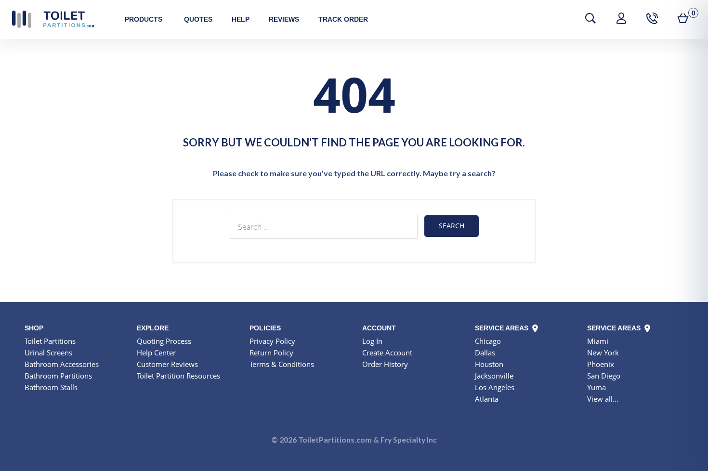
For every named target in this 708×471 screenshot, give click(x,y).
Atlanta (486, 399)
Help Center (156, 352)
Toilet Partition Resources (178, 375)
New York (603, 352)
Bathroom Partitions (58, 375)
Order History (385, 364)
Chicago (488, 341)
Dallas (485, 352)
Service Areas (502, 328)
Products (143, 19)
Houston (489, 364)
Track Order (343, 19)
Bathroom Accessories (62, 364)
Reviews (284, 19)
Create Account (387, 352)
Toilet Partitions (53, 19)
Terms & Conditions (281, 364)
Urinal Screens (48, 352)
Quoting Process (164, 341)
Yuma (596, 387)
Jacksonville (494, 375)
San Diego (603, 375)
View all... (602, 399)
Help (240, 19)
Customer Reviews (167, 364)
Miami (597, 341)
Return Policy (271, 352)
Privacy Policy (272, 341)
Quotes (198, 19)
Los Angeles (494, 387)
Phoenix (600, 364)
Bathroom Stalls (51, 387)
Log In (372, 341)
